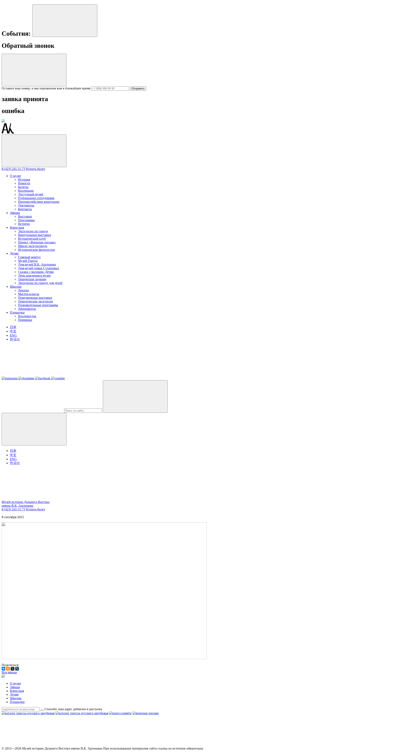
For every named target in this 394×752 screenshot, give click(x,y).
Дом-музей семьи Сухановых (38, 268)
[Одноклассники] (8, 669)
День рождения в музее (34, 275)
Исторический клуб (32, 238)
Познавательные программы (38, 305)
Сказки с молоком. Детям (36, 272)
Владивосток (27, 316)
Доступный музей (30, 194)
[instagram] (32, 744)
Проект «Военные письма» (37, 242)
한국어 (15, 339)
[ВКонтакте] (3, 669)
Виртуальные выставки (34, 235)
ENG (13, 335)
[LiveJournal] (17, 669)
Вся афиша (9, 672)
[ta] (282, 744)
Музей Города (28, 260)
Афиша (15, 213)
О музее (15, 176)
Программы (26, 220)
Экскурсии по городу (33, 231)
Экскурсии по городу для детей (40, 283)
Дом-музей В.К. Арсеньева (37, 264)
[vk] (95, 744)
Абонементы (27, 308)
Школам (15, 286)
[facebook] (157, 744)
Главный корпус (29, 257)
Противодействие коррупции (38, 201)
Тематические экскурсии (35, 301)
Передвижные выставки (35, 297)
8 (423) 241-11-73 (13, 169)
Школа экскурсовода (32, 246)
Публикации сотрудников (36, 198)
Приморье (25, 320)
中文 (13, 331)
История (24, 179)
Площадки (17, 312)
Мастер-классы (28, 294)
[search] (83, 411)
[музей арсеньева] (3, 676)
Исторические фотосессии (36, 249)
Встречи (24, 224)
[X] (12, 669)
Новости (24, 183)
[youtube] (219, 744)
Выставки (25, 216)
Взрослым (17, 227)
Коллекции (26, 190)
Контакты (25, 209)
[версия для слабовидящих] (32, 498)
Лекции (23, 290)
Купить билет (35, 169)
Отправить (138, 88)
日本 (13, 327)
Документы (26, 205)
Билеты (23, 187)
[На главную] (8, 132)
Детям (14, 253)
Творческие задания (32, 279)
